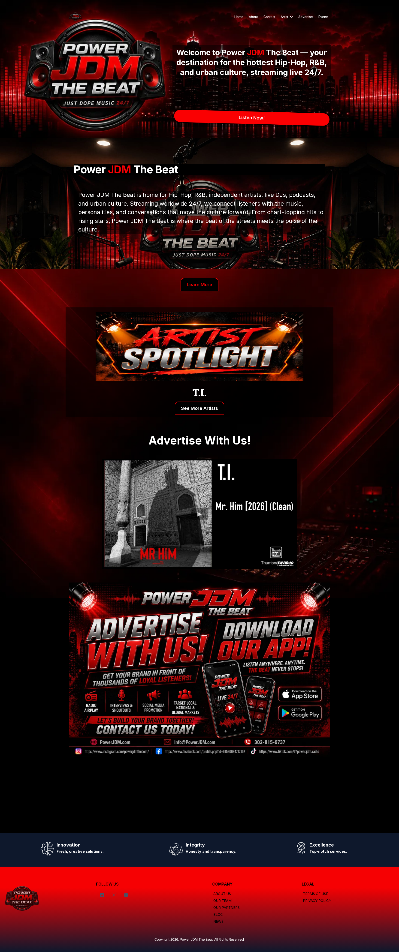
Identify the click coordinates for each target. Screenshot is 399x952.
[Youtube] (126, 895)
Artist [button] (285, 17)
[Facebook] (102, 895)
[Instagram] (114, 895)
